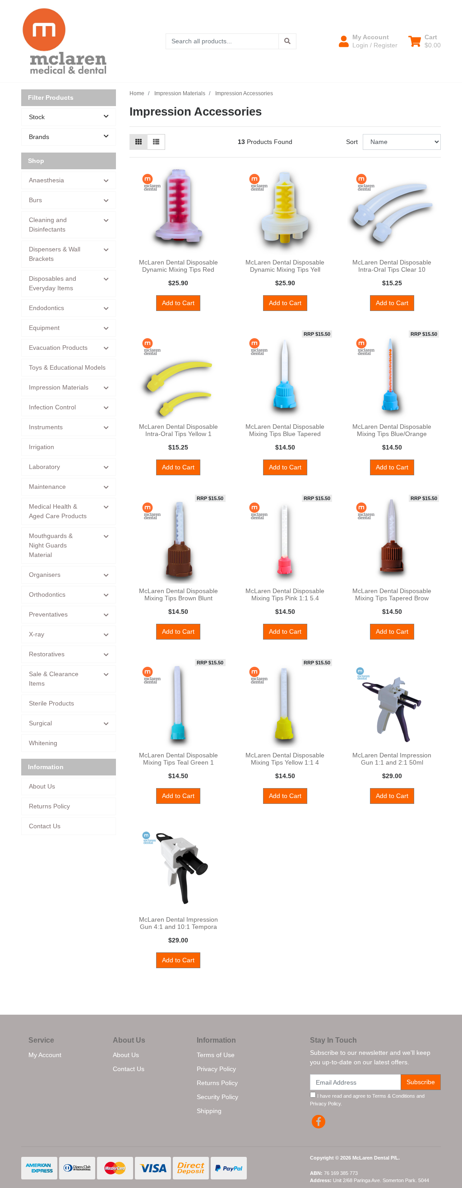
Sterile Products (51, 703)
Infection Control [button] (52, 407)
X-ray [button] (36, 634)
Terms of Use (216, 1054)
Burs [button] (35, 200)
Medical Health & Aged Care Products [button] (58, 511)
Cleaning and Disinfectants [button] (48, 224)
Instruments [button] (46, 427)
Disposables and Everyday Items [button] (52, 283)
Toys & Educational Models (67, 367)
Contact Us (44, 826)
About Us (42, 786)
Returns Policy (49, 806)
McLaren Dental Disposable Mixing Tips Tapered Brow (391, 594)
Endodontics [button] (46, 307)
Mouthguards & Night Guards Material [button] (51, 545)
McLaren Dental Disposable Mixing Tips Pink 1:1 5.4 (284, 594)
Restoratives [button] (47, 654)
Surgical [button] (40, 723)
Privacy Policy (216, 1068)
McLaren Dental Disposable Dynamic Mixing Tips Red (178, 266)
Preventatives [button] (48, 614)
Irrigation (41, 446)
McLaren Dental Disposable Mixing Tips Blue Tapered (284, 430)
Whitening (43, 743)
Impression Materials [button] (58, 387)
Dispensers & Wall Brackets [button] (54, 254)
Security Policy (217, 1096)
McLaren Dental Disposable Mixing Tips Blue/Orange (391, 430)
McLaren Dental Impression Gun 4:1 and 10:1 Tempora (178, 923)
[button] (368, 41)
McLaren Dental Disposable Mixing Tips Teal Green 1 (178, 759)
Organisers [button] (44, 574)
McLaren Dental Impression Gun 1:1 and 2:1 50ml (391, 759)
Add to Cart (178, 302)
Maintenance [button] (47, 486)
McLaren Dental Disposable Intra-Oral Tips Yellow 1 (178, 430)
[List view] (156, 142)
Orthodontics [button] (47, 594)
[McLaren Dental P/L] (64, 40)
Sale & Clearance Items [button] (54, 678)
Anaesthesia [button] (46, 180)
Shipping (209, 1110)
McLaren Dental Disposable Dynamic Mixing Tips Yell (284, 266)
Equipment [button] (44, 327)
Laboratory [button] (44, 466)
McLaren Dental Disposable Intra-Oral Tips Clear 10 (391, 266)
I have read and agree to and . (367, 1099)
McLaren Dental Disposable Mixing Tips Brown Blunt (178, 594)
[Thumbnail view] (138, 142)
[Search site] (287, 41)
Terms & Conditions (393, 1096)
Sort (352, 141)
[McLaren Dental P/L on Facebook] (318, 1121)
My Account (44, 1054)
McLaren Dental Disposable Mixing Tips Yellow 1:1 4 (284, 759)
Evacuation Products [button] (58, 347)
